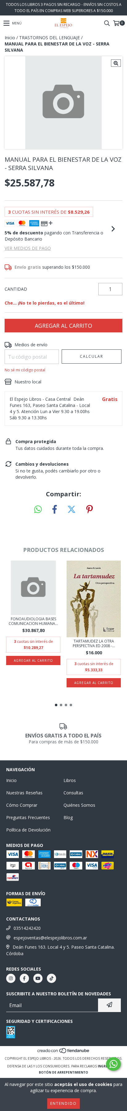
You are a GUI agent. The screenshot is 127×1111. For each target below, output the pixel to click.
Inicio (10, 38)
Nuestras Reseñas (24, 793)
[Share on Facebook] (54, 509)
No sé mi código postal (25, 370)
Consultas (73, 793)
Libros (69, 780)
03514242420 (27, 928)
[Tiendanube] (64, 1052)
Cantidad (16, 289)
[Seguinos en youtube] (38, 978)
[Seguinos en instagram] (10, 978)
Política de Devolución (28, 830)
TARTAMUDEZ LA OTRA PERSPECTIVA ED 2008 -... (94, 643)
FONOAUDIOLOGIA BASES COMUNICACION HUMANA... (33, 621)
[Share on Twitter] (71, 509)
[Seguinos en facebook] (24, 978)
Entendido (63, 1103)
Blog (68, 817)
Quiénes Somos (79, 805)
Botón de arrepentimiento (63, 1072)
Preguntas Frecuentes (28, 817)
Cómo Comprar (21, 805)
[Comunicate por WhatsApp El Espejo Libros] (113, 1064)
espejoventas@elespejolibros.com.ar (50, 938)
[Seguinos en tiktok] (51, 978)
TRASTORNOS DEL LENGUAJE (49, 38)
